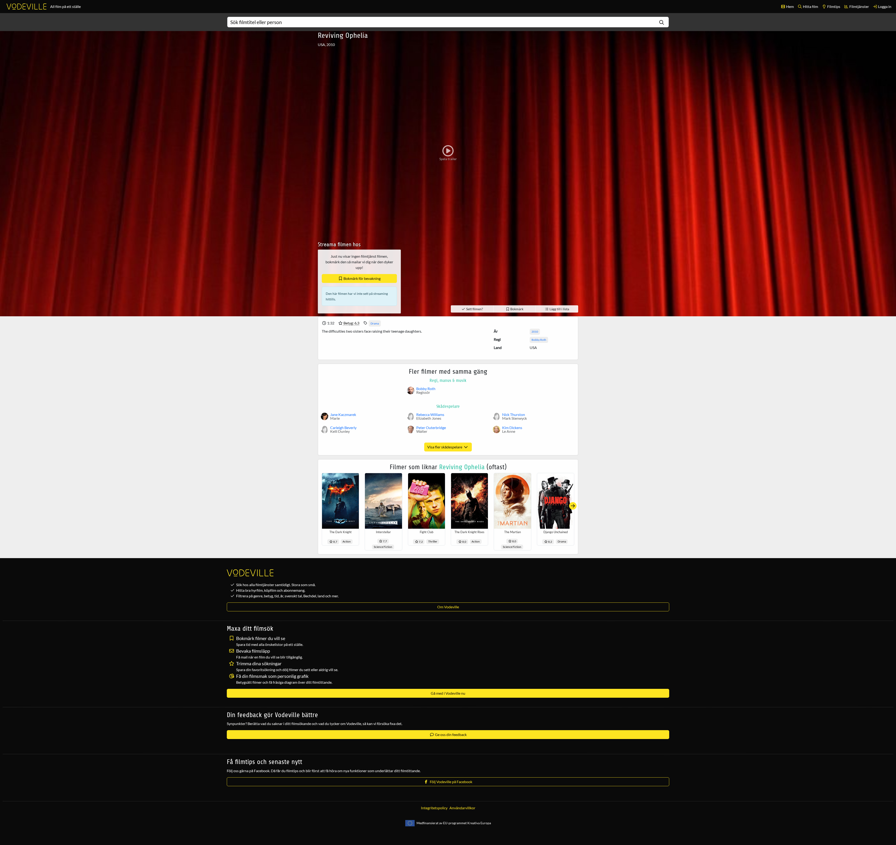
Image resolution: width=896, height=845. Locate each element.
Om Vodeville (448, 607)
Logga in (884, 6)
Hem (789, 6)
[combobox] (448, 22)
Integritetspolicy (434, 808)
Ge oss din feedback (450, 734)
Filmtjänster (859, 6)
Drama (375, 323)
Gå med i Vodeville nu (448, 693)
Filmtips (833, 6)
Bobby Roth (539, 340)
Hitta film (810, 6)
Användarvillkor (462, 808)
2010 (535, 331)
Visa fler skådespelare (445, 447)
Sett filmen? (474, 309)
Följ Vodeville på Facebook (450, 781)
